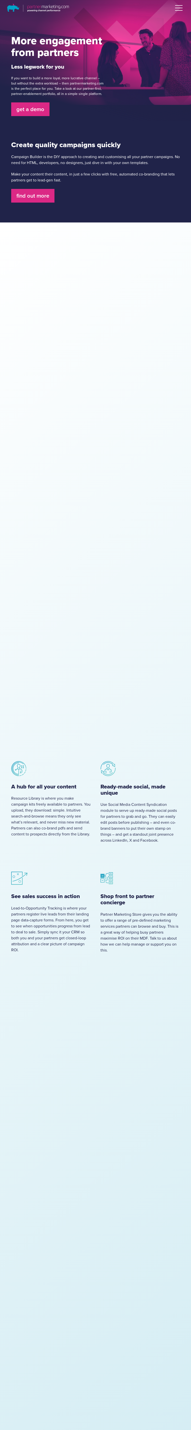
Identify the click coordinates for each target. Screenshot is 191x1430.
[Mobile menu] (179, 7)
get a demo (30, 109)
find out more (32, 196)
